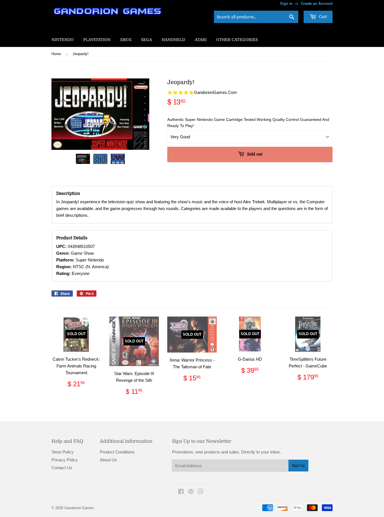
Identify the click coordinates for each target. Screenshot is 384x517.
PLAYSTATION (96, 39)
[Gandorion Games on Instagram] (200, 492)
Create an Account (317, 3)
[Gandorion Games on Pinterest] (191, 492)
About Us (108, 459)
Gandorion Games (79, 508)
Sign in (286, 3)
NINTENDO (62, 39)
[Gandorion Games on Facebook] (181, 492)
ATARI (201, 39)
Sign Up (298, 466)
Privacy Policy (64, 459)
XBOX (126, 39)
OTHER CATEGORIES (237, 39)
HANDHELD (173, 39)
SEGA (146, 39)
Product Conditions (117, 452)
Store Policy (62, 452)
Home (56, 54)
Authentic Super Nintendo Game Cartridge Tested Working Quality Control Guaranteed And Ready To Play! (248, 122)
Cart (322, 16)
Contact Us (61, 467)
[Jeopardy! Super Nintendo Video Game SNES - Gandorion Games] (83, 159)
